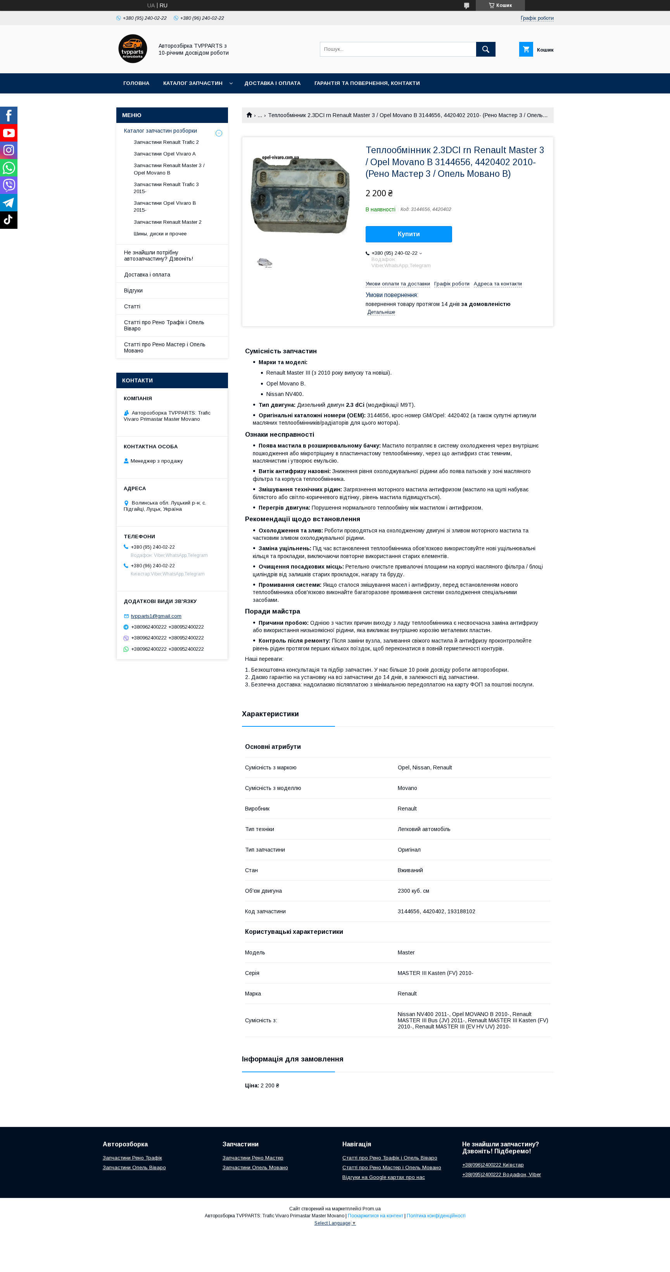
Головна (136, 83)
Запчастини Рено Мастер (253, 1158)
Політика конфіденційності (436, 1215)
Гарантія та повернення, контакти (367, 83)
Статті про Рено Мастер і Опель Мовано (164, 347)
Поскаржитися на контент (375, 1215)
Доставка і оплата (272, 83)
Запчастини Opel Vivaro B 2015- (165, 206)
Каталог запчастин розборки (160, 131)
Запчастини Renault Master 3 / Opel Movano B (169, 168)
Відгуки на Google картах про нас (383, 1177)
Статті (132, 306)
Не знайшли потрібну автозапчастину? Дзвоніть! (158, 255)
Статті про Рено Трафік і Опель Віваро (164, 325)
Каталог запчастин (193, 83)
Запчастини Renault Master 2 (168, 222)
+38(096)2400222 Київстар (493, 1165)
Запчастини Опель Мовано (255, 1167)
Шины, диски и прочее (160, 234)
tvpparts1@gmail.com (156, 616)
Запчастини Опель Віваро (134, 1167)
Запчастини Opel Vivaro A (165, 154)
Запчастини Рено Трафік (132, 1158)
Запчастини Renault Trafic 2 (166, 142)
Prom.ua (372, 1209)
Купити (409, 234)
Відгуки (133, 290)
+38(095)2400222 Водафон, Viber (501, 1174)
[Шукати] (486, 49)
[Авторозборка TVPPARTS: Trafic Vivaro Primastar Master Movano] (132, 63)
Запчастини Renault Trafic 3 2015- (166, 187)
